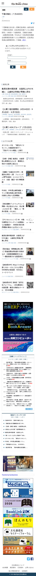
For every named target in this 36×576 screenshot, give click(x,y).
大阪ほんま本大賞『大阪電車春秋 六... (15, 429)
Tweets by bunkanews (10, 475)
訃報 (25, 359)
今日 (12, 417)
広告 (19, 129)
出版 (11, 96)
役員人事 (7, 94)
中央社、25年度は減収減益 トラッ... (15, 441)
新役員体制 (14, 94)
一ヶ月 (21, 417)
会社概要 (5, 567)
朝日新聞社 (17, 114)
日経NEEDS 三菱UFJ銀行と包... (14, 420)
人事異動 (4, 114)
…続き (9, 103)
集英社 (24, 94)
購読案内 (13, 567)
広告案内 (20, 567)
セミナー (4, 292)
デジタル (4, 152)
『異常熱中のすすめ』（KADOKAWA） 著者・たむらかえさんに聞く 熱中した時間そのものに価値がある (19, 391)
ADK (3, 129)
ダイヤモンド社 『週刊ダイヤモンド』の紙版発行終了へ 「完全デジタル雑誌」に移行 (13, 147)
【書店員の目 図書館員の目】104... (14, 423)
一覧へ (28, 409)
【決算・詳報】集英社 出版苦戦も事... (16, 426)
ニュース (4, 96)
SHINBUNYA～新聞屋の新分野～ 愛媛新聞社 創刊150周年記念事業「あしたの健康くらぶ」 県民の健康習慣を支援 (19, 369)
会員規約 (24, 571)
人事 (3, 16)
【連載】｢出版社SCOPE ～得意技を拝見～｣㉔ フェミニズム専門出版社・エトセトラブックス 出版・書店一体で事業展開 (13, 177)
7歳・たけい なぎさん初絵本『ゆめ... (15, 435)
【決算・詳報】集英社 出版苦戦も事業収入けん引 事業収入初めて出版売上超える (13, 161)
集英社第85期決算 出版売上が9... (14, 432)
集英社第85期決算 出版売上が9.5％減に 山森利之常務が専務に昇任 (13, 238)
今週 (16, 417)
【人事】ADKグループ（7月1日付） (17, 127)
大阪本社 (10, 114)
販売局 (29, 114)
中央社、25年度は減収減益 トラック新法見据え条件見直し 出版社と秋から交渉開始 (12, 193)
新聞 (11, 116)
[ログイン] (13, 66)
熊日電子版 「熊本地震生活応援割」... (16, 447)
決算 (19, 94)
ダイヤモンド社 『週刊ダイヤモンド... (16, 438)
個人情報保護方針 (14, 571)
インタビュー (6, 259)
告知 (11, 276)
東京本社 (23, 114)
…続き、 (24, 40)
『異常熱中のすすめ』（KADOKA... (15, 444)
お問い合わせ (29, 567)
